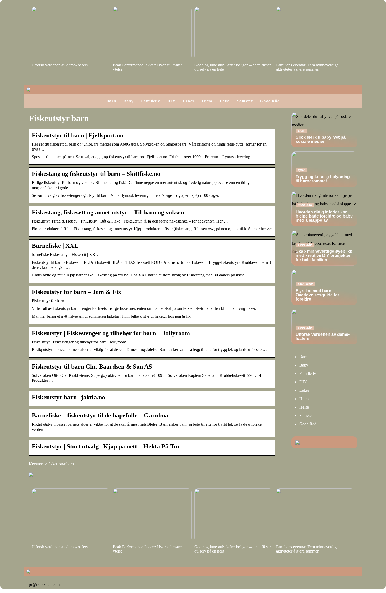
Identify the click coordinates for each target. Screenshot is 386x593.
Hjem (207, 101)
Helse (225, 101)
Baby (128, 101)
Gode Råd (270, 101)
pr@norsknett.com (44, 584)
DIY (171, 101)
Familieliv (150, 101)
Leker (188, 101)
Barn (111, 101)
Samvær (245, 101)
